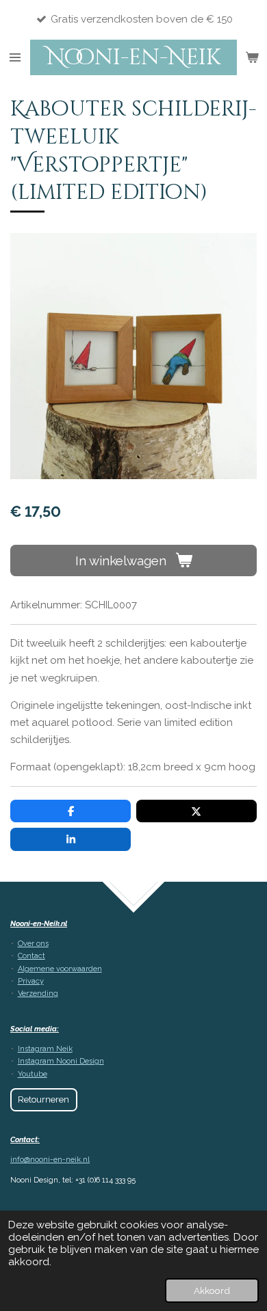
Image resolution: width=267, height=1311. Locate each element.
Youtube (32, 1074)
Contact (31, 955)
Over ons (33, 943)
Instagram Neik (45, 1048)
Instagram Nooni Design (61, 1061)
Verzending (38, 993)
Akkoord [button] (212, 1290)
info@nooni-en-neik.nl (50, 1159)
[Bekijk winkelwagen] (252, 57)
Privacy (31, 981)
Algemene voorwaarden (60, 968)
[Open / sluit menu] (15, 57)
